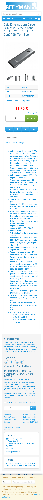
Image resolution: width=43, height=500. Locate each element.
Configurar (6, 482)
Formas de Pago (29, 420)
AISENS (25, 87)
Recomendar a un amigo (15, 143)
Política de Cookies (30, 417)
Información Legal (30, 415)
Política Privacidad (11, 417)
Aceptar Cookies (27, 482)
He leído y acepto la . (21, 402)
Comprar (31, 118)
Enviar (33, 408)
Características (11, 138)
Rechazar (16, 482)
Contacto (29, 18)
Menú (7, 18)
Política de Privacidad (27, 402)
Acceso (17, 18)
